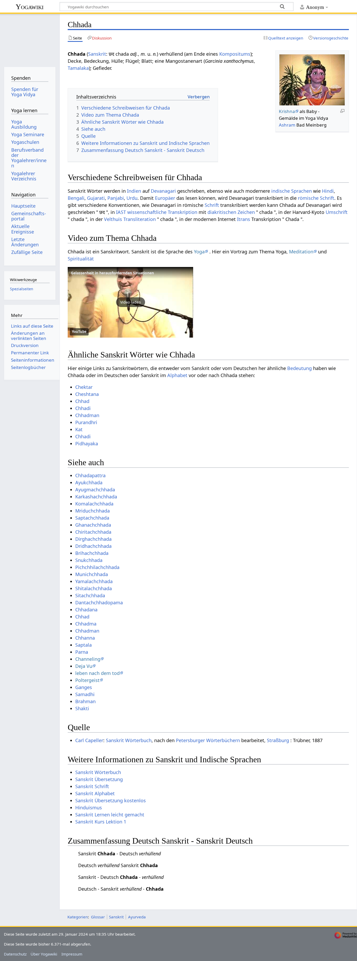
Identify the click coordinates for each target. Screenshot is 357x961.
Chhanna (85, 638)
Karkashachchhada (96, 496)
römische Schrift (316, 198)
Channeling (87, 659)
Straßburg (278, 740)
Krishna (287, 111)
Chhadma (85, 624)
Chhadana (86, 609)
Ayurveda (137, 916)
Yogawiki (30, 7)
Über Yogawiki (44, 954)
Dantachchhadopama (99, 602)
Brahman (85, 701)
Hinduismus (88, 807)
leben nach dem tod (97, 673)
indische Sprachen (291, 191)
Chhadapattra (90, 475)
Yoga (199, 251)
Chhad (82, 401)
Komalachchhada (94, 504)
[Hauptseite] (29, 38)
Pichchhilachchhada (97, 567)
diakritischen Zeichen (231, 212)
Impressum (71, 954)
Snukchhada (88, 560)
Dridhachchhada (93, 546)
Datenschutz (15, 954)
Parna (81, 652)
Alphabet (177, 375)
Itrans (243, 219)
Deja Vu (83, 666)
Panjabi (115, 198)
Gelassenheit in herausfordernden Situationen (112, 272)
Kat (79, 429)
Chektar (84, 387)
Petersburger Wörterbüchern (208, 740)
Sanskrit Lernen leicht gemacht (109, 814)
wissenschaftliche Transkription (162, 212)
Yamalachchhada (94, 581)
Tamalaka (78, 68)
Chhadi (83, 408)
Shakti (82, 708)
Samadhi (85, 694)
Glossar (98, 916)
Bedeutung (299, 368)
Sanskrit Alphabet (95, 793)
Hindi (328, 191)
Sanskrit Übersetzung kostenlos (110, 800)
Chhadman (87, 415)
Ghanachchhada (93, 525)
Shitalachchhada (93, 588)
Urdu (131, 198)
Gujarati (96, 198)
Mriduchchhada (92, 511)
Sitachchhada (90, 595)
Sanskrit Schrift (92, 786)
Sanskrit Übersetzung (99, 779)
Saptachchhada (92, 518)
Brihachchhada (91, 553)
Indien (134, 191)
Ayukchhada (88, 482)
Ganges (83, 687)
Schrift (212, 205)
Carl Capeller (89, 740)
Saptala (83, 645)
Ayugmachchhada (95, 489)
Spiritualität (81, 258)
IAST (121, 212)
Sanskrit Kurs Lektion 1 (100, 821)
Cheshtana (87, 394)
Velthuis (113, 219)
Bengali (76, 198)
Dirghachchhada (93, 539)
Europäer (165, 198)
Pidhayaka (86, 443)
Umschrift (337, 212)
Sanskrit (97, 54)
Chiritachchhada (93, 532)
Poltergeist (87, 680)
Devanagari (163, 191)
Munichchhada (91, 574)
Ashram (287, 125)
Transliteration (139, 219)
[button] (130, 302)
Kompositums (234, 54)
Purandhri (86, 422)
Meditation (301, 251)
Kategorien (77, 916)
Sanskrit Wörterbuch (129, 740)
